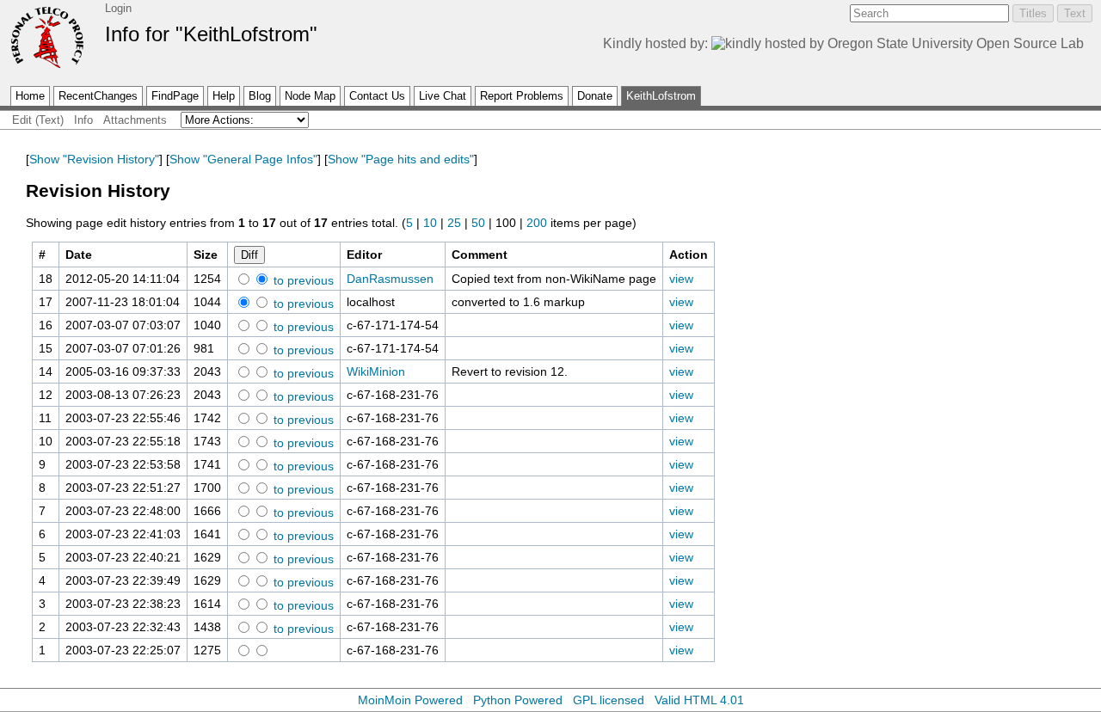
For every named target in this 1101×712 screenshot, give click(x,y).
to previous (302, 280)
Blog (260, 95)
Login (118, 8)
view (681, 278)
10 (430, 223)
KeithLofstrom (661, 95)
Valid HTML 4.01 (699, 700)
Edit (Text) (38, 120)
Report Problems (521, 95)
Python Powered (518, 700)
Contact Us (377, 95)
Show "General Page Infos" (243, 159)
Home (30, 95)
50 (478, 223)
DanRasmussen (390, 278)
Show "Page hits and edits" (401, 159)
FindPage (175, 95)
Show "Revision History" (94, 159)
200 (536, 223)
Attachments (135, 120)
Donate (594, 95)
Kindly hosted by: (657, 43)
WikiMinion (376, 371)
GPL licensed (608, 700)
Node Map (310, 95)
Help (223, 95)
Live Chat (442, 95)
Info (83, 120)
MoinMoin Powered (410, 700)
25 (454, 223)
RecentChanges (98, 95)
